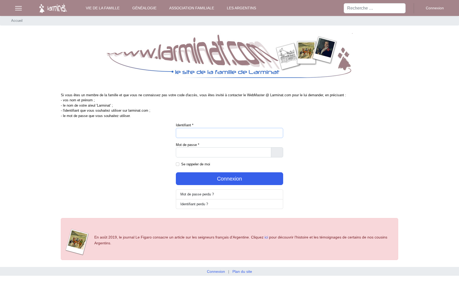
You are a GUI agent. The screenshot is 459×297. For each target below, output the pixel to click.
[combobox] (375, 8)
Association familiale (191, 8)
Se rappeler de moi (195, 164)
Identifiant (184, 125)
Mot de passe (187, 145)
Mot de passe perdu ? (197, 194)
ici (266, 237)
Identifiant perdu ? (194, 204)
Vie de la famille (103, 8)
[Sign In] (431, 8)
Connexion (229, 179)
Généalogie (144, 8)
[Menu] (18, 8)
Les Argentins (241, 8)
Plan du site (242, 271)
